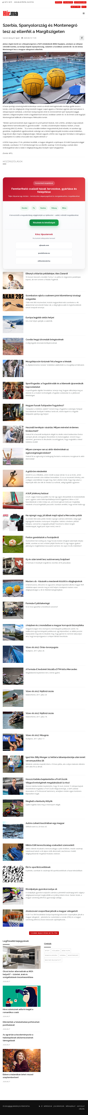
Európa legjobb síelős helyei (40, 317)
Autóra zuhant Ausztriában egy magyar (45, 823)
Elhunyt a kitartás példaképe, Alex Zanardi (47, 273)
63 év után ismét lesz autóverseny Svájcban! (48, 559)
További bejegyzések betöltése (44, 933)
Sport (18, 38)
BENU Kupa (66, 950)
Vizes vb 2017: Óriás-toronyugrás (42, 647)
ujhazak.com (44, 245)
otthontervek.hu (44, 261)
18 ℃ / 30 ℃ (8, 2)
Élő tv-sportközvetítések (38, 867)
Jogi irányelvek (59, 1106)
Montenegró (73, 955)
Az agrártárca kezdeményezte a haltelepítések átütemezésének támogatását (18, 1038)
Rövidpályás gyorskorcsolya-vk (41, 889)
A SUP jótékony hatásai (37, 493)
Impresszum (48, 1106)
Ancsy (10, 38)
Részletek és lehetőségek (44, 223)
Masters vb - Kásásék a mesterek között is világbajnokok (54, 581)
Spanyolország (51, 955)
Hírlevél (82, 1109)
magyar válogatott (53, 960)
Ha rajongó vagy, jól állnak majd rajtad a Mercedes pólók (54, 515)
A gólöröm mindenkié (36, 471)
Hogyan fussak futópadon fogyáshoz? (45, 405)
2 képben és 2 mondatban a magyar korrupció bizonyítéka (55, 625)
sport (47, 950)
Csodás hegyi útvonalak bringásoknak (45, 339)
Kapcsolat (81, 1106)
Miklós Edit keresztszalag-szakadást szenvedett (50, 845)
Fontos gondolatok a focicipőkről (42, 537)
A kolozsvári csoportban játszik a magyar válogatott (52, 911)
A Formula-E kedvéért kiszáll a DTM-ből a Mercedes (51, 669)
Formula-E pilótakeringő (38, 603)
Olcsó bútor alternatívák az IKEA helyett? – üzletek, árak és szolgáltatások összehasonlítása (18, 974)
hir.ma (10, 1106)
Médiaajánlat (71, 1106)
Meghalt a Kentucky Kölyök (39, 801)
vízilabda (55, 950)
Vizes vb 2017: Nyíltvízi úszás (40, 691)
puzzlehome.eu (44, 253)
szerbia (63, 955)
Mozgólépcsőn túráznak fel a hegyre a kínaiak (49, 361)
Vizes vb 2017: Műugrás (37, 735)
